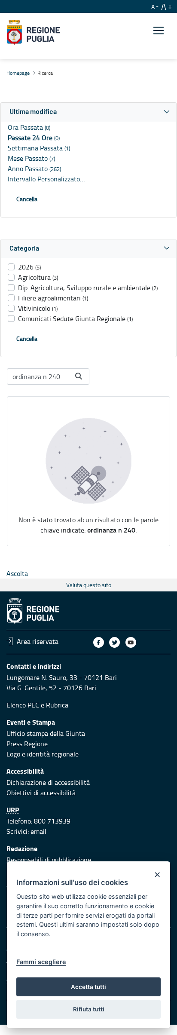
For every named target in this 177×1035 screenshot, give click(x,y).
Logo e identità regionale (42, 754)
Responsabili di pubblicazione (48, 859)
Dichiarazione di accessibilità (48, 782)
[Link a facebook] (98, 642)
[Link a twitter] (114, 642)
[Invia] (78, 376)
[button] (88, 112)
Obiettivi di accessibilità (41, 792)
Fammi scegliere (41, 961)
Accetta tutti (88, 986)
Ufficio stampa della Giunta (45, 733)
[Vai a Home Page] (33, 32)
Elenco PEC (22, 705)
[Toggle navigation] (158, 30)
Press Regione (27, 743)
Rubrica (57, 705)
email (38, 831)
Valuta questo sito (88, 585)
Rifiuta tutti (88, 1009)
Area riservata (37, 641)
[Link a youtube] (130, 642)
